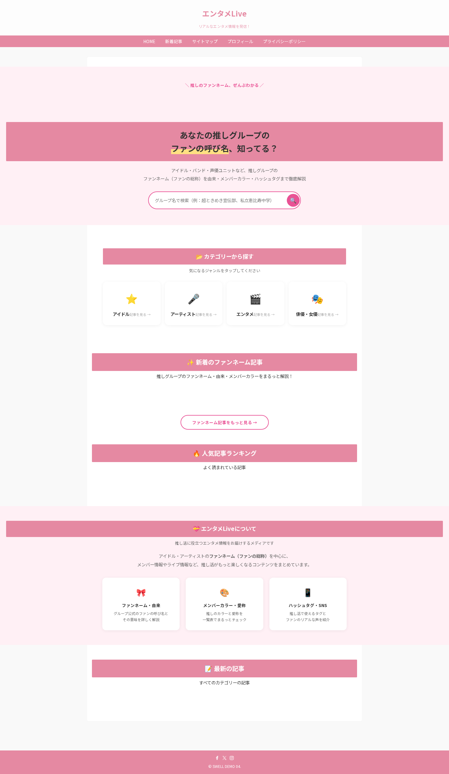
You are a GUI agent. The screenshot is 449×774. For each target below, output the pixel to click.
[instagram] (232, 758)
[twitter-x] (224, 758)
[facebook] (217, 758)
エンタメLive (224, 13)
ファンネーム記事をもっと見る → (224, 422)
